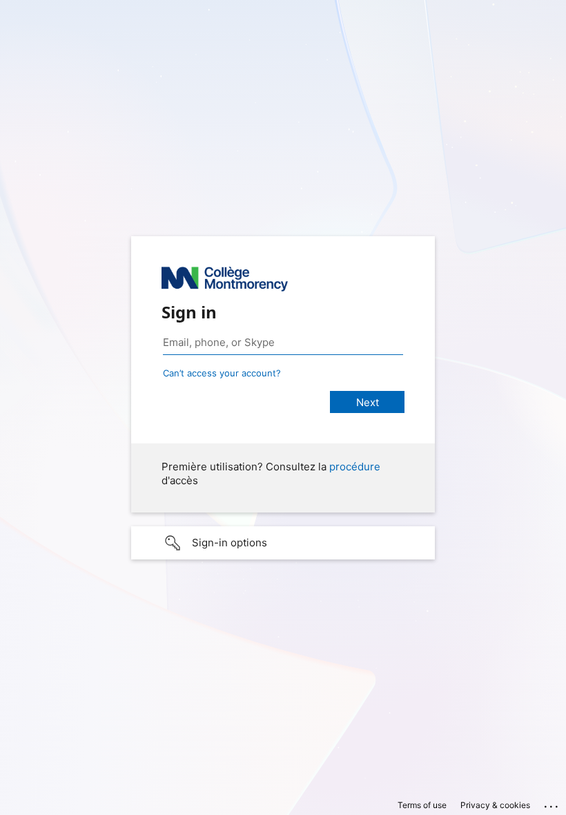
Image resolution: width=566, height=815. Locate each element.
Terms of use (422, 805)
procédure (354, 466)
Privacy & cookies (495, 805)
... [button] (552, 803)
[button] (283, 542)
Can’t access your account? (222, 372)
